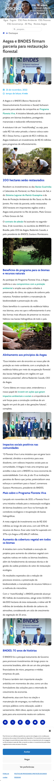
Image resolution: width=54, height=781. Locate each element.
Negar (27, 759)
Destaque (13, 33)
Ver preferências (27, 767)
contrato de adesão (14, 221)
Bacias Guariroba (43, 186)
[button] (49, 730)
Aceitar (27, 752)
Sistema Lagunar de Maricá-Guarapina (24, 195)
